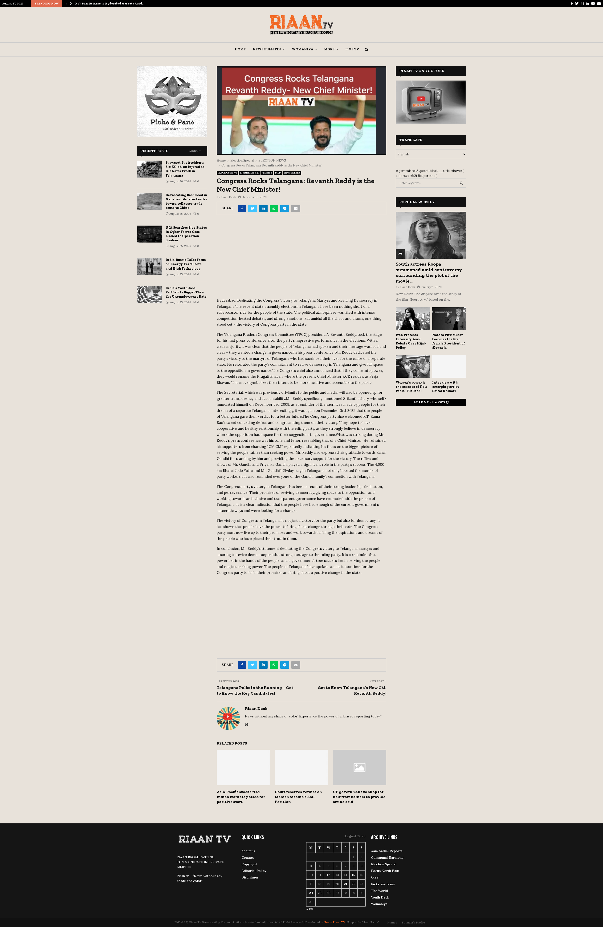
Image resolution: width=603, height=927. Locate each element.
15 (353, 875)
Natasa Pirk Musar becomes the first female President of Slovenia (448, 341)
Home (240, 49)
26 (328, 893)
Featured (267, 172)
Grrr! (375, 877)
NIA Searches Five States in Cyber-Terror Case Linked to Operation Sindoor (186, 234)
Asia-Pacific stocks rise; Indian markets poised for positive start (241, 796)
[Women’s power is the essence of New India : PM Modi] (413, 366)
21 (345, 884)
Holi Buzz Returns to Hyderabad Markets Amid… (109, 3)
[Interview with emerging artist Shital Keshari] (449, 366)
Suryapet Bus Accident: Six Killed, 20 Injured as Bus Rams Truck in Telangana (185, 169)
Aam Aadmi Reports (386, 851)
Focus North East (385, 871)
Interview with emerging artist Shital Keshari (445, 387)
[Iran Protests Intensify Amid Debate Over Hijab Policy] (413, 318)
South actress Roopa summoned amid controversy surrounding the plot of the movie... (429, 272)
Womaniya (302, 49)
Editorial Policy (253, 871)
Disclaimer (250, 877)
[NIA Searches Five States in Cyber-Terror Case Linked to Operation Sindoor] (149, 234)
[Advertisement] (301, 258)
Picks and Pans (383, 884)
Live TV (352, 49)
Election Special (249, 172)
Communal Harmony (387, 857)
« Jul (309, 909)
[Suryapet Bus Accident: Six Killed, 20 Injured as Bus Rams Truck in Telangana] (149, 169)
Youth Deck (380, 897)
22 (353, 884)
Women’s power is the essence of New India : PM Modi (411, 387)
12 (328, 875)
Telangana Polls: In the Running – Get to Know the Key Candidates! (255, 690)
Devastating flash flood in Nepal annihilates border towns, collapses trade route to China (186, 201)
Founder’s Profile (413, 922)
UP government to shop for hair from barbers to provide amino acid (359, 796)
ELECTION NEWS (227, 172)
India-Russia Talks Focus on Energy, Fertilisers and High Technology (186, 264)
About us (248, 851)
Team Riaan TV (334, 922)
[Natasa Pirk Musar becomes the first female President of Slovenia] (449, 318)
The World (379, 891)
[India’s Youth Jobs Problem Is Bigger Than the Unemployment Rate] (149, 294)
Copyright (249, 864)
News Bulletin (267, 49)
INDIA (278, 172)
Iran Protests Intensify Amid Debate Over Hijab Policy (411, 341)
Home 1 (392, 922)
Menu (194, 151)
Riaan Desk (228, 197)
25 (320, 893)
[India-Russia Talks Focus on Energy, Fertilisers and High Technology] (149, 266)
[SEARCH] (461, 183)
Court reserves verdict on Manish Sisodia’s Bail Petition (298, 796)
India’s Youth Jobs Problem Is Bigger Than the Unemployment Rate (186, 292)
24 (311, 893)
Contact (247, 857)
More (329, 49)
